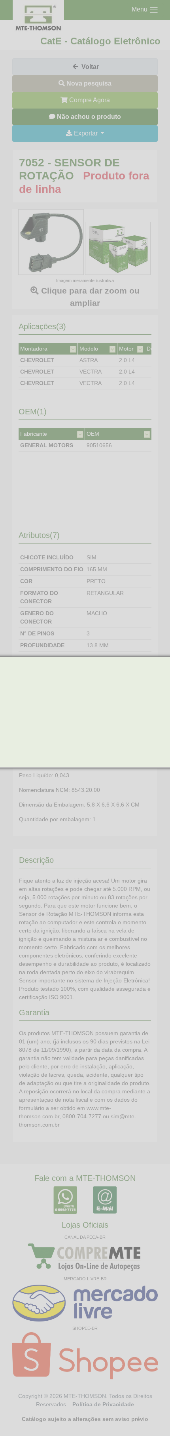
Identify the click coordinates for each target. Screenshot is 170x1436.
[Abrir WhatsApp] (150, 1416)
